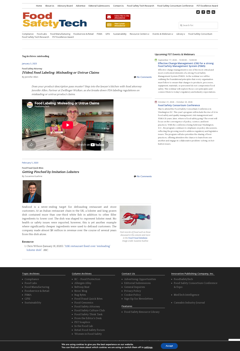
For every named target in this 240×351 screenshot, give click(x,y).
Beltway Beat (81, 287)
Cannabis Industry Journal (189, 302)
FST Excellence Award (207, 5)
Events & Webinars (162, 33)
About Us (49, 5)
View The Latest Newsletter (118, 24)
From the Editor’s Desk (88, 318)
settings (148, 347)
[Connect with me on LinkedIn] (208, 12)
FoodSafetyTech (183, 279)
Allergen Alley (82, 283)
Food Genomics (83, 302)
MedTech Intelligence (186, 294)
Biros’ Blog (80, 290)
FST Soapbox (82, 322)
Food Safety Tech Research (140, 5)
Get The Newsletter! (118, 17)
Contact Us (118, 5)
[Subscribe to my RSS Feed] (213, 12)
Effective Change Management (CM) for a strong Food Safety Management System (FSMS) (186, 65)
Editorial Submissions (99, 5)
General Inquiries (134, 287)
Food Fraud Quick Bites (32, 168)
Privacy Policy (132, 290)
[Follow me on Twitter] (198, 12)
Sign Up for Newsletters (138, 298)
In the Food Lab (83, 326)
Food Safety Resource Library (142, 311)
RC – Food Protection (87, 279)
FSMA (99, 33)
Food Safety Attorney (32, 68)
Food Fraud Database (137, 238)
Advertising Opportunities (140, 279)
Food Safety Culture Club (89, 310)
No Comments (144, 77)
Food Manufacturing (60, 33)
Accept (169, 345)
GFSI (107, 33)
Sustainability (120, 33)
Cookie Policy (132, 294)
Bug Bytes (80, 294)
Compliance (28, 33)
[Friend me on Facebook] (203, 12)
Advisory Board (65, 5)
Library (179, 33)
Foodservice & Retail (83, 33)
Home (39, 5)
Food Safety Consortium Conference (175, 5)
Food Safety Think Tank (88, 314)
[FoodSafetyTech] (54, 23)
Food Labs (42, 33)
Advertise (80, 5)
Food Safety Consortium (200, 33)
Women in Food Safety (88, 333)
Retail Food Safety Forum (89, 330)
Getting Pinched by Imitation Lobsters (50, 172)
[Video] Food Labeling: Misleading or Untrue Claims (60, 72)
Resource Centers (139, 33)
